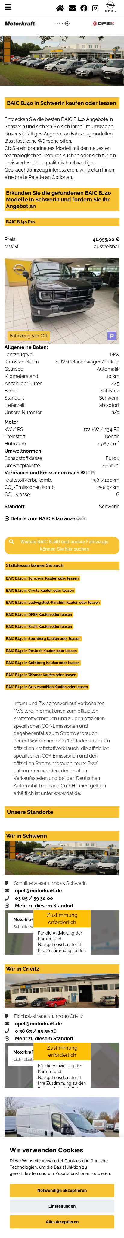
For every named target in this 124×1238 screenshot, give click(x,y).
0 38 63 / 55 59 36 (36, 1031)
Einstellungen (62, 1206)
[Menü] (8, 7)
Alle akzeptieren (62, 1221)
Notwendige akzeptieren (62, 1190)
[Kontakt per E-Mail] (72, 7)
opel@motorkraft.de (38, 891)
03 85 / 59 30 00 (34, 898)
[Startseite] (60, 7)
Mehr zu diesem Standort (44, 906)
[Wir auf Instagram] (95, 7)
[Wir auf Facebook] (84, 7)
